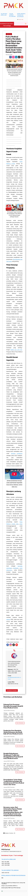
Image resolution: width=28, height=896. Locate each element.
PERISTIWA (9, 34)
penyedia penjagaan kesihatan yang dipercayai (14, 568)
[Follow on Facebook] (10, 57)
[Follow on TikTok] (19, 57)
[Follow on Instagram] (13, 57)
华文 (22, 19)
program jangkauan (16, 453)
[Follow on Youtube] (22, 57)
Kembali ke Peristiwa (12, 690)
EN (20, 19)
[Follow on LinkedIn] (16, 57)
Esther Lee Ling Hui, (16, 349)
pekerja (8, 619)
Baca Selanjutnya (20, 745)
